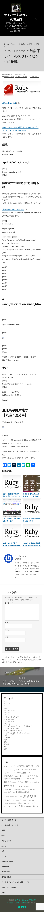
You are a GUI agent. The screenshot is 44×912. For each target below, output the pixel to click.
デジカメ (31, 800)
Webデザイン (17, 789)
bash (12, 766)
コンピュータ (9, 722)
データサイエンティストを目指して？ (18, 726)
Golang (12, 770)
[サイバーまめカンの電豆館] (16, 8)
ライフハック (29, 803)
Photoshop (24, 775)
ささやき (30, 796)
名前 (6, 622)
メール (7, 630)
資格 (5, 742)
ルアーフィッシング (11, 806)
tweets (9, 786)
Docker (6, 770)
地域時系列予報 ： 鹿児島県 (13, 209)
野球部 (6, 744)
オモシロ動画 (9, 719)
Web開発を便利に (22, 792)
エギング (9, 800)
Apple (6, 701)
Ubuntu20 (27, 786)
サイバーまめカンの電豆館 (25, 900)
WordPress (8, 715)
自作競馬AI (28, 806)
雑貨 (5, 749)
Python (36, 776)
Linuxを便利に (22, 772)
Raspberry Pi (14, 782)
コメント (9, 603)
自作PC (22, 806)
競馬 (5, 740)
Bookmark (7, 703)
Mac (30, 773)
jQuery (6, 773)
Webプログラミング (28, 789)
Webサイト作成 (17, 44)
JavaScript (32, 770)
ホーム (6, 44)
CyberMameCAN (26, 766)
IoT (5, 706)
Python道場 (30, 779)
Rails (6, 781)
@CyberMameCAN (9, 103)
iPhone (24, 769)
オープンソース (21, 800)
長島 (34, 806)
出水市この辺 (9, 735)
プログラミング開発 (21, 76)
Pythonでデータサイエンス (15, 779)
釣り (5, 746)
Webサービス (8, 789)
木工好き (7, 737)
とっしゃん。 (34, 76)
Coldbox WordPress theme (17, 903)
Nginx (16, 776)
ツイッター (8, 724)
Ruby (26, 781)
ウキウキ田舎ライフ (11, 717)
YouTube (18, 797)
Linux (6, 708)
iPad (18, 769)
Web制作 (8, 792)
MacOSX (8, 775)
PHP (31, 776)
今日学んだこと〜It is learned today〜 (17, 733)
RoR (21, 782)
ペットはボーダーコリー (13, 731)
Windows (7, 712)
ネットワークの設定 (13, 803)
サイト (7, 637)
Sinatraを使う (34, 782)
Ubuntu (19, 786)
